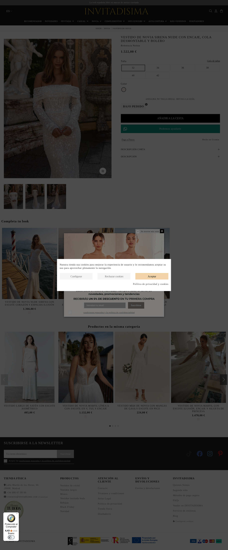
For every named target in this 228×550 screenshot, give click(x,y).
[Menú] (17, 514)
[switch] (11, 537)
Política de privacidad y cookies (150, 284)
